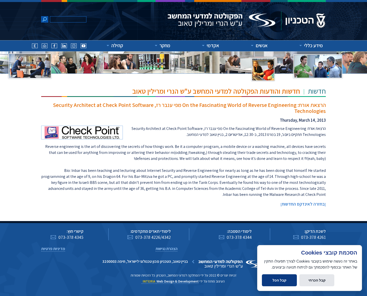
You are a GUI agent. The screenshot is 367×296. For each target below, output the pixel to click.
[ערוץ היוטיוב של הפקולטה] (83, 46)
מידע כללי (313, 45)
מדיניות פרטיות (53, 248)
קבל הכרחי (317, 280)
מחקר (165, 45)
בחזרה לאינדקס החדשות (303, 204)
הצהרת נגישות (167, 248)
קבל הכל (279, 280)
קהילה (117, 45)
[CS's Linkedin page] (64, 46)
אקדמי (213, 45)
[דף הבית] (44, 46)
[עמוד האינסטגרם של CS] (74, 46)
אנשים (262, 45)
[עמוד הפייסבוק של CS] (54, 46)
